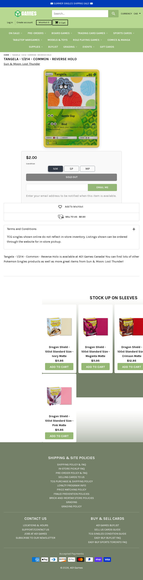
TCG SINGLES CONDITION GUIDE (107, 533)
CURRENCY (126, 13)
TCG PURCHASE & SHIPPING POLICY (71, 481)
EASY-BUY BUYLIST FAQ (107, 537)
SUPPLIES (34, 46)
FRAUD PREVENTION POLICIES (71, 494)
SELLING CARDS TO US (71, 477)
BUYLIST (53, 46)
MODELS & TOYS (58, 39)
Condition (30, 164)
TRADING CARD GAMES (91, 33)
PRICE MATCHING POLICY (71, 489)
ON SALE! (14, 33)
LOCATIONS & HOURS (35, 525)
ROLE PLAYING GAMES (86, 39)
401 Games (76, 567)
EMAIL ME (102, 187)
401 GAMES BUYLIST (107, 525)
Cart (62, 22)
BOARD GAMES (61, 33)
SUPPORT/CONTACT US (35, 529)
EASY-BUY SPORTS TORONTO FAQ (107, 542)
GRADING (69, 46)
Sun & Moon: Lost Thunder (22, 64)
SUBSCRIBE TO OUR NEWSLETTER (35, 537)
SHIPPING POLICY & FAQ (71, 464)
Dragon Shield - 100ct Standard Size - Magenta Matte (95, 351)
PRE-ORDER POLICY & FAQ (71, 473)
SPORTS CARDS (122, 33)
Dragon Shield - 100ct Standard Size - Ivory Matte (59, 351)
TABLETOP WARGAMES (26, 39)
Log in (10, 22)
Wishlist (44, 22)
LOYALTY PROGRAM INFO (71, 485)
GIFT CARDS (107, 46)
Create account (25, 22)
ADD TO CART (59, 367)
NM (55, 168)
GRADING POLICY (71, 506)
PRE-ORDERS (36, 33)
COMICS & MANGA (118, 39)
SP (71, 168)
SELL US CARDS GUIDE (107, 529)
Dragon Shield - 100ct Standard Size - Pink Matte (59, 421)
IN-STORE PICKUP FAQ (71, 468)
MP (87, 168)
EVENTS (87, 46)
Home (6, 55)
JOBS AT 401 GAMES (35, 533)
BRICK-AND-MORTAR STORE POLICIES (71, 498)
